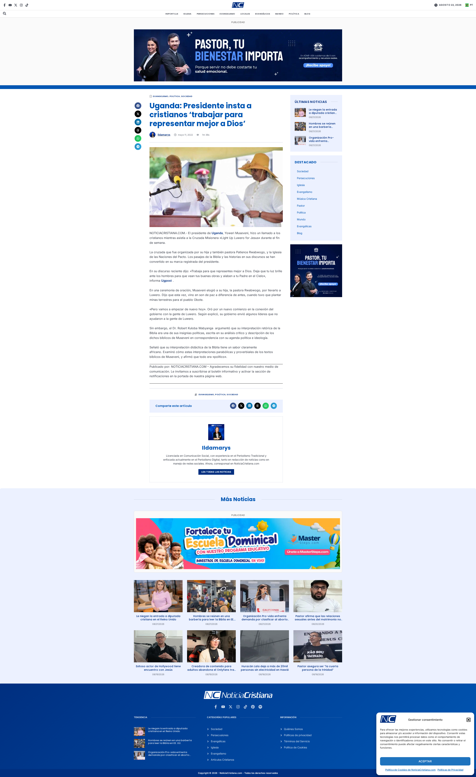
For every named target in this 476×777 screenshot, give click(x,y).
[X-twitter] (15, 5)
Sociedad (186, 96)
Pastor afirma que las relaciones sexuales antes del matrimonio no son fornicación (318, 619)
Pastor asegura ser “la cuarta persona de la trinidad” (318, 667)
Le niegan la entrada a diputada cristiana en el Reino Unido (323, 113)
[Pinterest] (253, 707)
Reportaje (171, 13)
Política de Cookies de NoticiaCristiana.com (410, 769)
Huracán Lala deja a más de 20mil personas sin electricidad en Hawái (265, 667)
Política (294, 13)
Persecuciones (206, 13)
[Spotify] (260, 707)
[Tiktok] (26, 5)
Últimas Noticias (311, 101)
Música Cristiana (307, 198)
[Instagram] (21, 5)
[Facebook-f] (4, 5)
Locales (245, 13)
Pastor (301, 205)
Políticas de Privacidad (450, 769)
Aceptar (425, 761)
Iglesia (187, 13)
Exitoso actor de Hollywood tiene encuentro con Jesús (158, 667)
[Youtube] (10, 5)
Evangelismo (227, 13)
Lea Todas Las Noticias (216, 471)
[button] (468, 720)
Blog (307, 13)
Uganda (217, 233)
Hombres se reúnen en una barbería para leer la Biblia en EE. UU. (323, 129)
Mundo (279, 13)
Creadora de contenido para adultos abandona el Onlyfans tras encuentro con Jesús (211, 669)
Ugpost (166, 280)
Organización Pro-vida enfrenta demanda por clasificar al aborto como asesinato (265, 619)
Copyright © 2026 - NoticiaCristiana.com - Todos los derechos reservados (238, 773)
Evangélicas (262, 13)
